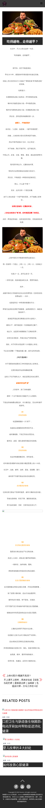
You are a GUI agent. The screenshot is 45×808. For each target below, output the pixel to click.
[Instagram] (28, 786)
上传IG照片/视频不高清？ (18, 675)
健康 (3, 717)
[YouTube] (22, 786)
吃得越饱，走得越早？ (22, 41)
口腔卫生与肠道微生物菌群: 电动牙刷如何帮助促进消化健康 (21, 726)
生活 (8, 743)
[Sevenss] (4, 5)
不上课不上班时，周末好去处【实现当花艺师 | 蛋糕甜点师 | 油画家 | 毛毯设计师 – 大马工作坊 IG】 (21, 682)
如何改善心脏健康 (16, 764)
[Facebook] (16, 786)
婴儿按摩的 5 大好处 (17, 747)
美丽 (8, 717)
